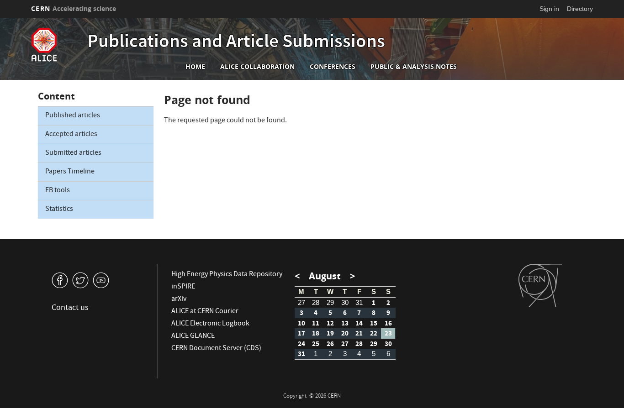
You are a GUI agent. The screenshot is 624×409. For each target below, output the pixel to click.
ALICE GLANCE (193, 336)
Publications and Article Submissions (236, 43)
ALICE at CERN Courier (204, 311)
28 (315, 302)
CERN (73, 8)
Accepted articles (71, 134)
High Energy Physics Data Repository (226, 274)
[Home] (57, 44)
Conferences (332, 67)
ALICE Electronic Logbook (210, 324)
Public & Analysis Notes (413, 67)
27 (301, 302)
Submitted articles (73, 153)
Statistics (59, 209)
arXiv (178, 299)
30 (345, 302)
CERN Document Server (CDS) (216, 348)
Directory (580, 8)
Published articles (72, 115)
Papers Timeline (70, 172)
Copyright (295, 396)
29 (330, 302)
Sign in (549, 8)
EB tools (57, 190)
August (324, 276)
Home (195, 67)
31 (359, 302)
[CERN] (540, 285)
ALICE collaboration (257, 67)
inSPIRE (183, 287)
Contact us (70, 308)
